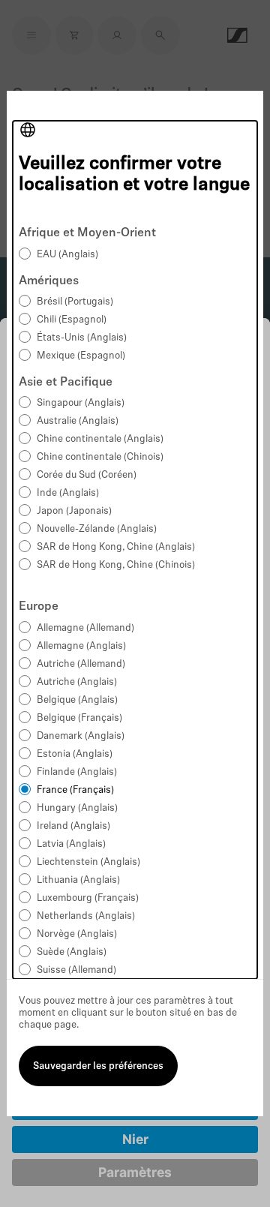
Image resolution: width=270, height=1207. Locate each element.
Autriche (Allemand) (81, 664)
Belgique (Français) (79, 718)
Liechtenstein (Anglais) (88, 862)
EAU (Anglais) (67, 255)
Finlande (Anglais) (77, 772)
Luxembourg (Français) (88, 898)
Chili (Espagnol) (71, 320)
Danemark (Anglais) (80, 736)
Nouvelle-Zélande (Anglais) (97, 529)
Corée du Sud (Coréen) (86, 475)
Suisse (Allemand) (76, 970)
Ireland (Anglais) (73, 826)
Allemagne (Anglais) (81, 646)
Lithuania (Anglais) (78, 880)
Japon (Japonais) (74, 511)
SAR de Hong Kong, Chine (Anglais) (116, 547)
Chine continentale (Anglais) (100, 439)
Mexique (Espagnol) (81, 356)
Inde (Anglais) (68, 493)
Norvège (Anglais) (77, 934)
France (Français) (75, 790)
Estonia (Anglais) (74, 754)
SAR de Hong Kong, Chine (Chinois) (116, 565)
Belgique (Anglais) (77, 700)
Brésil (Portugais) (75, 302)
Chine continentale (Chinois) (100, 457)
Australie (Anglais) (77, 421)
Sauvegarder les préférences (98, 1066)
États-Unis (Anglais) (82, 338)
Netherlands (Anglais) (86, 916)
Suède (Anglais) (71, 952)
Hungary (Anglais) (77, 808)
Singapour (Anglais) (80, 403)
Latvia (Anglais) (71, 844)
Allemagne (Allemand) (85, 628)
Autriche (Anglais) (77, 682)
